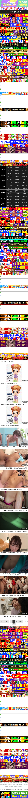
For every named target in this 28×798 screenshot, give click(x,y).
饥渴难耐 (17, 179)
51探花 (24, 191)
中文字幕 (17, 173)
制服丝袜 (17, 176)
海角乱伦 (17, 199)
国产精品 (9, 167)
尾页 (14, 623)
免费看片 (3, 204)
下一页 (20, 621)
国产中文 (9, 202)
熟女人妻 (17, 196)
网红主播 (17, 167)
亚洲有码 (9, 170)
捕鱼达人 (9, 185)
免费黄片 (24, 196)
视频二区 (3, 175)
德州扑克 (24, 185)
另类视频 (24, 176)
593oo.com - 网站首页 (13, 12)
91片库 (9, 193)
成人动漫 (24, 170)
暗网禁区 (9, 199)
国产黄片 (9, 196)
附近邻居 (9, 179)
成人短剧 (24, 202)
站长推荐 (3, 180)
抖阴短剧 (17, 205)
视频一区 (3, 169)
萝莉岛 (24, 193)
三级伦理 (9, 173)
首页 (2, 621)
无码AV (3, 192)
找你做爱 (24, 179)
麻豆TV (17, 191)
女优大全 (17, 193)
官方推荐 (3, 186)
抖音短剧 (9, 191)
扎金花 (17, 188)
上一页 (6, 621)
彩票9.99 (9, 188)
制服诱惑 (24, 199)
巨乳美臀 (24, 173)
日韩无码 (24, 205)
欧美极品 (17, 170)
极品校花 (9, 205)
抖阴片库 (3, 198)
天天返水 (24, 188)
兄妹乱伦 (17, 202)
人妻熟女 (9, 176)
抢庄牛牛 (17, 185)
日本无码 (24, 167)
